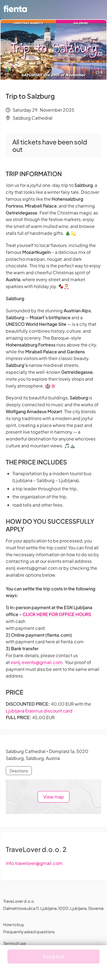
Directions (19, 770)
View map (53, 797)
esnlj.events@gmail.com (37, 662)
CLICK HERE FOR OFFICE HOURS (56, 614)
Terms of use (14, 943)
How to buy (13, 924)
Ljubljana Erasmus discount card (39, 711)
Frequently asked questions (29, 931)
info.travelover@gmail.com (34, 863)
